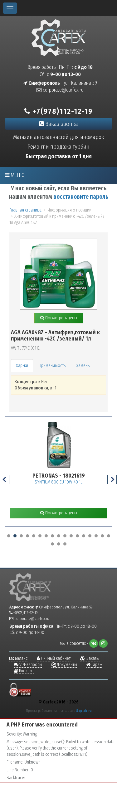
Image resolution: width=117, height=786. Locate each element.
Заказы (92, 658)
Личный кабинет (55, 658)
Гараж (96, 664)
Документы (66, 664)
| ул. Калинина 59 (62, 83)
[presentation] (4, 479)
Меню (17, 175)
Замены (83, 365)
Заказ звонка (61, 123)
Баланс (20, 658)
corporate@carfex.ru (62, 90)
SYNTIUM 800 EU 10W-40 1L (58, 482)
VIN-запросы (30, 664)
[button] (9, 536)
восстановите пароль (80, 196)
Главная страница (25, 210)
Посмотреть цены (60, 318)
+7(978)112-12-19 (62, 111)
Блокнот (26, 671)
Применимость (52, 365)
